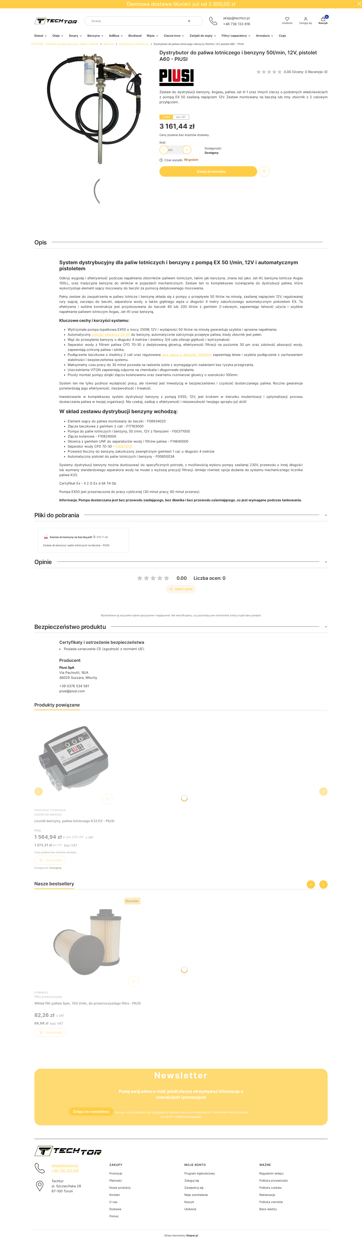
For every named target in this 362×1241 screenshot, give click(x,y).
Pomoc (114, 1216)
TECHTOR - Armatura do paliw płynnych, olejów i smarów (64, 44)
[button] (198, 21)
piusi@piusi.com (72, 691)
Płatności (115, 1180)
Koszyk (189, 1202)
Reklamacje (267, 1195)
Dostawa (115, 1209)
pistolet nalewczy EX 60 (111, 334)
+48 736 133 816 (236, 24)
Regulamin (158, 1112)
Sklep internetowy (181, 1235)
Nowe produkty (120, 1187)
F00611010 (123, 446)
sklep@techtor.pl (236, 18)
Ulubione (190, 1209)
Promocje (115, 1173)
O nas (113, 1202)
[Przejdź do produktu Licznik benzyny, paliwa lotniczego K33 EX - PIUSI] (74, 760)
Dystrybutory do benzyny (134, 44)
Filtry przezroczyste (48, 996)
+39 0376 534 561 (74, 686)
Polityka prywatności (273, 1180)
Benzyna (108, 44)
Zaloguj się (191, 1180)
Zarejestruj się (193, 1187)
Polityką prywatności (188, 1116)
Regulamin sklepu (271, 1173)
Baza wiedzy (268, 1209)
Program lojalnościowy (199, 1173)
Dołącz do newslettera (91, 1111)
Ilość (162, 142)
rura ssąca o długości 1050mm (186, 355)
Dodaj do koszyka (211, 171)
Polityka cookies (270, 1187)
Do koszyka (54, 860)
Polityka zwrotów (271, 1202)
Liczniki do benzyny (48, 814)
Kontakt (114, 1195)
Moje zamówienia (196, 1195)
